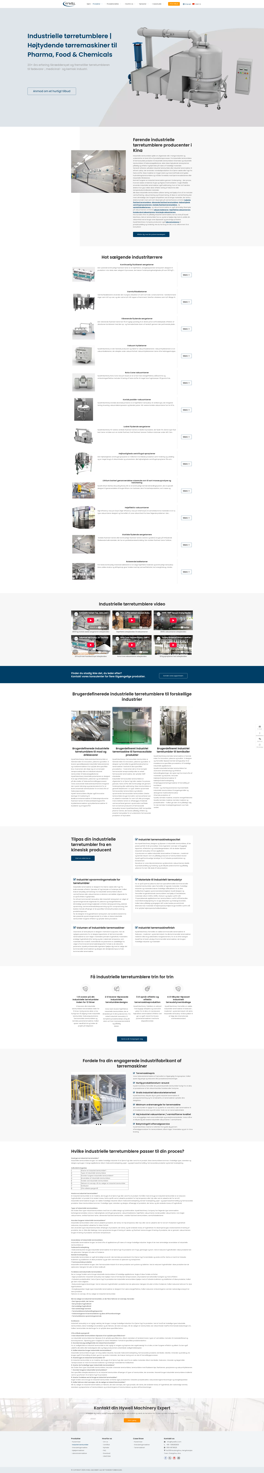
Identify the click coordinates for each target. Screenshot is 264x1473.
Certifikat (106, 1445)
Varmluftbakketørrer (137, 292)
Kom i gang (132, 1420)
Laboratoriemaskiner (79, 1453)
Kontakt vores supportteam (173, 676)
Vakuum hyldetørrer (137, 346)
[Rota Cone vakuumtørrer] (83, 382)
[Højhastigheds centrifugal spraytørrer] (83, 463)
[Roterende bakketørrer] (83, 571)
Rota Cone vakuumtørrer (137, 373)
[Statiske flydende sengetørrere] (83, 544)
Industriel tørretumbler (80, 1445)
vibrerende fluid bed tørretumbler (111, 1215)
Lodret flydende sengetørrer (137, 427)
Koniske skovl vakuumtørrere (144, 212)
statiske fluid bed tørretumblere (164, 205)
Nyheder (106, 1448)
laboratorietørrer (173, 222)
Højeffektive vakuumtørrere (179, 210)
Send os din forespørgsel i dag (132, 1039)
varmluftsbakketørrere (142, 207)
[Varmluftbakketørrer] (83, 301)
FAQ (104, 1450)
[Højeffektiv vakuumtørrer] (83, 518)
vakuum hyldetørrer (161, 210)
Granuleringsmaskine (79, 1448)
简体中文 (197, 4)
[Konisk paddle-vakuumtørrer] (83, 409)
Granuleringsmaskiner (142, 1445)
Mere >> (186, 275)
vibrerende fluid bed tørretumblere (165, 202)
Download (106, 1453)
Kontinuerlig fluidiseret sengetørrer (137, 265)
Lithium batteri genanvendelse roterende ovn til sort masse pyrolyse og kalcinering (137, 482)
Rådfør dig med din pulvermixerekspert (151, 234)
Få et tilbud (174, 4)
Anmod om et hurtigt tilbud (51, 91)
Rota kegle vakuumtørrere (166, 212)
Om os (105, 1442)
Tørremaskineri (139, 1448)
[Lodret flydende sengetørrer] (83, 436)
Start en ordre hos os (82, 858)
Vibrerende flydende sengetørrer (137, 319)
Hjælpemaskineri (78, 1450)
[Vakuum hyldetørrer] (83, 355)
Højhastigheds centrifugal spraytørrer (137, 454)
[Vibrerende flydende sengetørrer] (83, 328)
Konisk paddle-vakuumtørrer (137, 400)
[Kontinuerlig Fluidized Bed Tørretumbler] (83, 274)
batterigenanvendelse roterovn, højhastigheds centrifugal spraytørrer (96, 1213)
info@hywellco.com (174, 1442)
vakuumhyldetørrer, (129, 1213)
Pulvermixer (76, 1442)
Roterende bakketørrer (137, 562)
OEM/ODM (107, 1456)
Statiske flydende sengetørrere (137, 535)
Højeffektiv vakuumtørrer (137, 508)
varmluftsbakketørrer (155, 1215)
